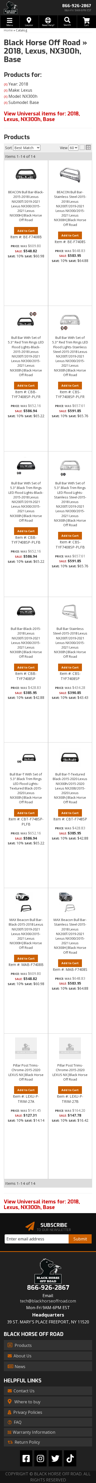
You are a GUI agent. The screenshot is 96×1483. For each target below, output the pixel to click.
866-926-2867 (48, 1288)
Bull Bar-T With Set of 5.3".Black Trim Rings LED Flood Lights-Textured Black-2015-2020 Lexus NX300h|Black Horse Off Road (26, 788)
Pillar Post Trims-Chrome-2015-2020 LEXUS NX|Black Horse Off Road (26, 1072)
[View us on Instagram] (40, 1458)
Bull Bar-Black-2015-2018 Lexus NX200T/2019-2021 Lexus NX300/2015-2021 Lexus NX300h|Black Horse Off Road (26, 642)
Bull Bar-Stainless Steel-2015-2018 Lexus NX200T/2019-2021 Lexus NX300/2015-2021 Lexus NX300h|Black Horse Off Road (70, 642)
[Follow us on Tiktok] (70, 1458)
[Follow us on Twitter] (55, 1458)
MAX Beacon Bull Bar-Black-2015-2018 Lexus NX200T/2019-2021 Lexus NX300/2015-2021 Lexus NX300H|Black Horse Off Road (26, 933)
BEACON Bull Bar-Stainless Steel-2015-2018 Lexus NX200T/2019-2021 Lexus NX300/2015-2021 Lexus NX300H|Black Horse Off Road (70, 208)
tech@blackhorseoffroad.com (48, 1301)
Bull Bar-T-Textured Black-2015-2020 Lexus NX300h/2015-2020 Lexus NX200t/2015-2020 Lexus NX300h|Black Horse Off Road (70, 788)
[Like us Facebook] (26, 1458)
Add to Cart (26, 231)
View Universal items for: (42, 1204)
